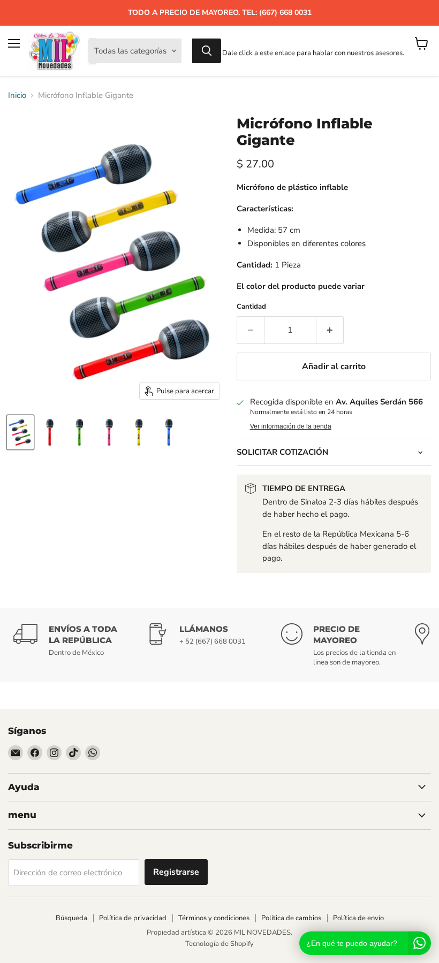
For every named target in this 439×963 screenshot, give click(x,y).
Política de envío (358, 918)
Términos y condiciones (213, 918)
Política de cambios (291, 918)
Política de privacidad (132, 918)
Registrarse (176, 872)
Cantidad (251, 307)
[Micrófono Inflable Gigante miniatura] (20, 432)
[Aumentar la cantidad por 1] (330, 330)
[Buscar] (206, 51)
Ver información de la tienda (290, 426)
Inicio (17, 95)
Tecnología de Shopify (219, 944)
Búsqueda (71, 918)
